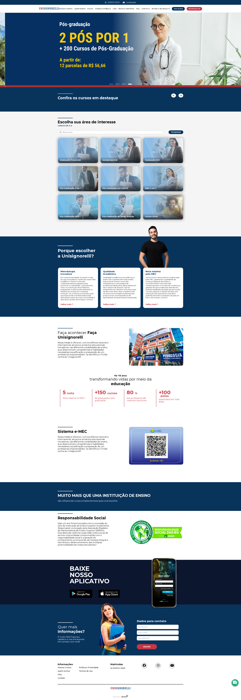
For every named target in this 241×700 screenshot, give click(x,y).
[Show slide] (111, 84)
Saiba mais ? (67, 304)
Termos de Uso (86, 671)
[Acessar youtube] (172, 665)
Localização (130, 2)
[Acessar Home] (49, 11)
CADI (115, 9)
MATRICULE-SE (194, 9)
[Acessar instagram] (158, 665)
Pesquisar (176, 132)
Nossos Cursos (65, 9)
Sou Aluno (178, 9)
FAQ (138, 9)
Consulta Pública (103, 9)
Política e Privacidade (88, 667)
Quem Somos (79, 9)
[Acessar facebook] (144, 665)
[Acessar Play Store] (81, 594)
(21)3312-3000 (113, 2)
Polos (90, 9)
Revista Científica (126, 9)
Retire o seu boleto (161, 9)
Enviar (146, 647)
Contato (145, 9)
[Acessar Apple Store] (109, 594)
